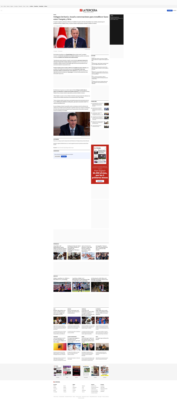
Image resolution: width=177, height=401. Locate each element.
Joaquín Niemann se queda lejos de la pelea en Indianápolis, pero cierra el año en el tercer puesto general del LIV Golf (102, 327)
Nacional (8, 6)
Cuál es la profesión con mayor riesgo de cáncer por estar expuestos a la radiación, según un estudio (88, 327)
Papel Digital (41, 6)
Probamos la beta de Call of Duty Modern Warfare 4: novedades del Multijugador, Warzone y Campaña (74, 249)
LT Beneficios (36, 6)
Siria (60, 147)
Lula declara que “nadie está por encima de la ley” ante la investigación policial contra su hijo (100, 64)
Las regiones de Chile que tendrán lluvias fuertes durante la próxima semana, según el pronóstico (87, 332)
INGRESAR (174, 10)
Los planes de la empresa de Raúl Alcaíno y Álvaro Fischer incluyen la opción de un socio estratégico (74, 327)
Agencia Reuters (59, 25)
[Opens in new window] (76, 376)
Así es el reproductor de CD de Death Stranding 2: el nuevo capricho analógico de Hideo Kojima (59, 340)
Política (5, 6)
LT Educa (45, 6)
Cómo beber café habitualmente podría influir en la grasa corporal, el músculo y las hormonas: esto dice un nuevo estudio (59, 249)
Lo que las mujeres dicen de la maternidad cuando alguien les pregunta (101, 353)
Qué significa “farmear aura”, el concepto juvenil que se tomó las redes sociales (102, 248)
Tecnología (16, 6)
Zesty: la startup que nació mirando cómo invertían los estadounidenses (73, 312)
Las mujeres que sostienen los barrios (102, 339)
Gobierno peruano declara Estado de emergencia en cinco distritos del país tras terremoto (98, 122)
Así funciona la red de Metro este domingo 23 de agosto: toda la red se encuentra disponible (99, 279)
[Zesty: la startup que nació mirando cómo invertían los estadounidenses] (74, 320)
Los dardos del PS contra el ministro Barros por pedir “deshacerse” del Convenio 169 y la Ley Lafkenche (100, 82)
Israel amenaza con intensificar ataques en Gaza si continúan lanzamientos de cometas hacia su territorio (97, 109)
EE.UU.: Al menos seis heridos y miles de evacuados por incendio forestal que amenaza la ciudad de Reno (100, 77)
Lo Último (31, 6)
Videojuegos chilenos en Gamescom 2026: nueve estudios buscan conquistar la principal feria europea (59, 359)
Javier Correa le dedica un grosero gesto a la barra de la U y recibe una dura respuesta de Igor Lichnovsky (102, 332)
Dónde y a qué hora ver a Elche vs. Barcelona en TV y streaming (61, 279)
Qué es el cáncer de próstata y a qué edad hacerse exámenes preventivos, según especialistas (87, 249)
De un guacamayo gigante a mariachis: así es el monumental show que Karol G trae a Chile (74, 340)
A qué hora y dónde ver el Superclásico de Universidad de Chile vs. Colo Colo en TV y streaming (81, 279)
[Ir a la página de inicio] (88, 10)
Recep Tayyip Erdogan (65, 147)
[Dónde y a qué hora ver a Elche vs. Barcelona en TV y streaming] (62, 287)
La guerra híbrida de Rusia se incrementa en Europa (96, 126)
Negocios (11, 6)
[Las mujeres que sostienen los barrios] (102, 346)
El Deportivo (20, 6)
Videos (27, 6)
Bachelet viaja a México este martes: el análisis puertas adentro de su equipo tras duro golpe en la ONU (100, 59)
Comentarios (60, 51)
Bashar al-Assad (71, 147)
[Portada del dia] (100, 163)
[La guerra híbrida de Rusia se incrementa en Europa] (106, 126)
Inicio (2, 6)
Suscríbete (64, 156)
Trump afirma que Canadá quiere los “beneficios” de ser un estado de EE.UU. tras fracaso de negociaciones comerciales (98, 118)
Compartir (55, 51)
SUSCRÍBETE (100, 181)
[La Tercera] (57, 376)
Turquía (58, 147)
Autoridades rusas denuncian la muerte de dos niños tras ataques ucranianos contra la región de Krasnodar (100, 68)
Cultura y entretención (72, 336)
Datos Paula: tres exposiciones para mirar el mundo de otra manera (102, 358)
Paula (97, 336)
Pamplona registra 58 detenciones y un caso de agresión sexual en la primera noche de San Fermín (70, 144)
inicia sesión (57, 156)
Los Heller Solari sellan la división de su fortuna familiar (74, 332)
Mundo (24, 6)
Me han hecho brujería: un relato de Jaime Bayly (74, 358)
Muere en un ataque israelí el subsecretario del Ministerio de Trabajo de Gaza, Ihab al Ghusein (71, 140)
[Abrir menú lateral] (1, 10)
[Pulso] (67, 376)
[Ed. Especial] (86, 376)
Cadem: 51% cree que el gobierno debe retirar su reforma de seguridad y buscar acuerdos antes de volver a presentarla (100, 73)
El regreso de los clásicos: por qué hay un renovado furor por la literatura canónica (73, 353)
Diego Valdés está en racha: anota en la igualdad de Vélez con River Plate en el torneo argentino (102, 312)
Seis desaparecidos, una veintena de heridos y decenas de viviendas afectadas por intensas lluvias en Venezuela (97, 104)
